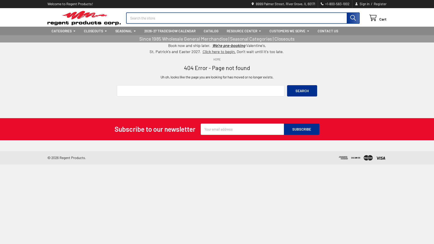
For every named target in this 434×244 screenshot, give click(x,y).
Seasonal (123, 31)
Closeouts (93, 31)
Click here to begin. (219, 51)
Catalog (211, 31)
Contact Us (328, 31)
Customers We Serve (287, 31)
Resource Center (242, 31)
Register (380, 4)
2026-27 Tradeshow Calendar (170, 31)
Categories (62, 31)
